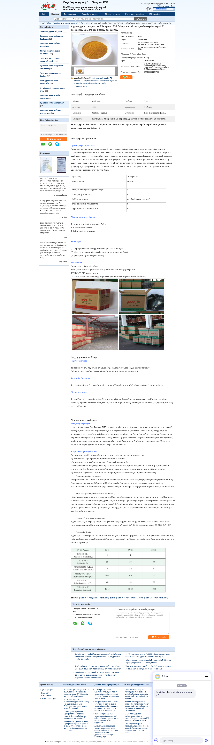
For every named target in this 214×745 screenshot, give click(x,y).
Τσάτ (128, 77)
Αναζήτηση (142, 19)
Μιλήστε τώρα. (163, 6)
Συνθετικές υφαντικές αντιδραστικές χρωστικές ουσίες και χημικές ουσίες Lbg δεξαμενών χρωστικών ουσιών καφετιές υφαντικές (76, 704)
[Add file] (156, 740)
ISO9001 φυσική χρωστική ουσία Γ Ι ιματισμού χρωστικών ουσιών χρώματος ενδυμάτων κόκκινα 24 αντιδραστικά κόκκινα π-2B (137, 706)
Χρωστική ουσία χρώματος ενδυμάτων (139, 685)
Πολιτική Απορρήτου (53, 742)
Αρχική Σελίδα (45, 23)
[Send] (206, 740)
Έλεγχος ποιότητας (112, 14)
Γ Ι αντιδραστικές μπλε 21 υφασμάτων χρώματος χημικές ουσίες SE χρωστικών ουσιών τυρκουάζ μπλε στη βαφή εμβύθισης (136, 728)
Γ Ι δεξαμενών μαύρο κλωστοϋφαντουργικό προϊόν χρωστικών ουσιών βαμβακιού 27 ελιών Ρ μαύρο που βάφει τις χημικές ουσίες (106, 694)
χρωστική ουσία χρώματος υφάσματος (94, 598)
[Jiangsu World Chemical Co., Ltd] (51, 6)
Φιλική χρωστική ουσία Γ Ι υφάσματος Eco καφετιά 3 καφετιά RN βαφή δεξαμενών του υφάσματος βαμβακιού (75, 715)
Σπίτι (44, 14)
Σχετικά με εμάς (70, 14)
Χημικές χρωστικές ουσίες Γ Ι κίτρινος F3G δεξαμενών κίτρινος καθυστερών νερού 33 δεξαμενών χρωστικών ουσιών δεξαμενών (95, 80)
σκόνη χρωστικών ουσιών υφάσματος (153, 598)
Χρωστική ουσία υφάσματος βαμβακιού (109, 685)
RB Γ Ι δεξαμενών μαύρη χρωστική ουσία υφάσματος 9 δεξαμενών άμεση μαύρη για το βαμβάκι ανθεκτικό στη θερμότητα (106, 718)
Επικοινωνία (55, 139)
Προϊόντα (55, 14)
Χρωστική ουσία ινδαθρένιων (74, 23)
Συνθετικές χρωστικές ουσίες (51, 32)
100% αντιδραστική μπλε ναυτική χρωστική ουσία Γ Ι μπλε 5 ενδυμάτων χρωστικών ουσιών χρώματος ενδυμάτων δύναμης (136, 694)
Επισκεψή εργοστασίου (91, 14)
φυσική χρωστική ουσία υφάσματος (123, 598)
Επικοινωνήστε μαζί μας (134, 14)
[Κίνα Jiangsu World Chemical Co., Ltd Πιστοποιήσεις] (46, 172)
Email (173, 6)
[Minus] (206, 676)
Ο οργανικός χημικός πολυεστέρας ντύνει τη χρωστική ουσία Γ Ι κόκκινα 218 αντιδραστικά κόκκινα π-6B (137, 717)
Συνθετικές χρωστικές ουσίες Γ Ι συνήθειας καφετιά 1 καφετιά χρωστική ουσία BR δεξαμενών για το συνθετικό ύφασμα (76, 693)
